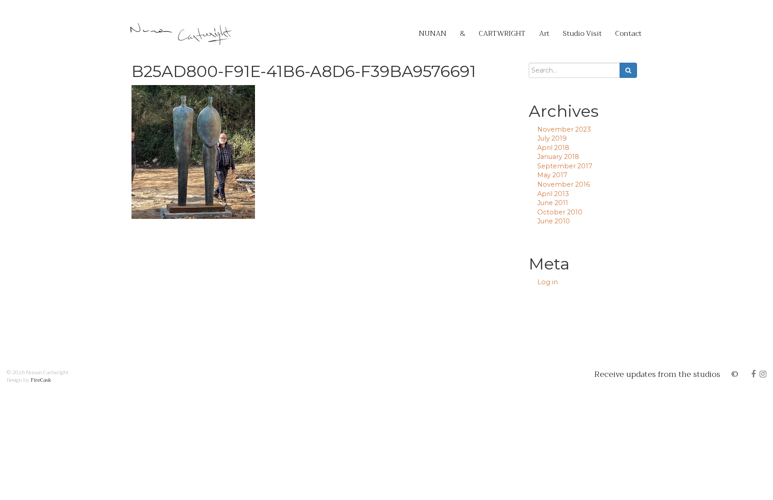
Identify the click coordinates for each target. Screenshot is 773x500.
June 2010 (553, 221)
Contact (628, 33)
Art (544, 33)
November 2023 (564, 129)
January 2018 (558, 157)
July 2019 (552, 138)
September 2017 (564, 166)
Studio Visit (582, 33)
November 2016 (563, 184)
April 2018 (553, 148)
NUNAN (432, 33)
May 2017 (552, 175)
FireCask (41, 380)
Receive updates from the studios (657, 374)
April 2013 (553, 194)
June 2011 (552, 203)
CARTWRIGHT (502, 33)
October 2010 (559, 212)
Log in (547, 282)
